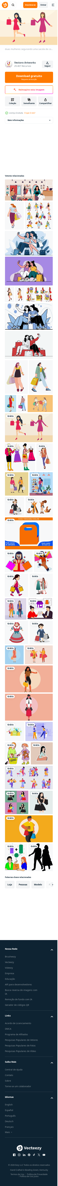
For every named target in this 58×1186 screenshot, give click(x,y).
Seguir (48, 66)
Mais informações (16, 118)
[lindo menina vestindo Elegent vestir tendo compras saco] (35, 447)
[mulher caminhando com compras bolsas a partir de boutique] (17, 456)
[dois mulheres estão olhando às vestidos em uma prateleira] (20, 536)
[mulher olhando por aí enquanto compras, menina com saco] (14, 214)
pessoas (23, 1139)
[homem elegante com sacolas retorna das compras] (46, 447)
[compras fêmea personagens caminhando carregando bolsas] (19, 243)
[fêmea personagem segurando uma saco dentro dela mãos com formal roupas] (28, 836)
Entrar (43, 5)
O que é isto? (29, 113)
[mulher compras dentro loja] (16, 592)
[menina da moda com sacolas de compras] (18, 614)
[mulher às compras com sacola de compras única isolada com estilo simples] (38, 787)
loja (9, 1139)
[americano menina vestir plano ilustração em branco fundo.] (16, 765)
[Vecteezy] (5, 5)
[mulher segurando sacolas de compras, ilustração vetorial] (16, 718)
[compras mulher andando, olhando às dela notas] (9, 322)
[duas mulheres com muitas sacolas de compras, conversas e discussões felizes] (19, 812)
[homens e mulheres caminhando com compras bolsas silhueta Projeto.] (17, 1112)
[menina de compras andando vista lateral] (36, 693)
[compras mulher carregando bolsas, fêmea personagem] (16, 421)
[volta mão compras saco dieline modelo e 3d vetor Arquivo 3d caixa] (28, 641)
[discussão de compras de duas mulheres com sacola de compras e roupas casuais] (40, 717)
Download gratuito (29, 77)
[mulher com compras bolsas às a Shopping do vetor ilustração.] (16, 1003)
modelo (38, 1139)
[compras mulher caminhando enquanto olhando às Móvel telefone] (19, 322)
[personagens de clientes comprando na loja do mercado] (28, 979)
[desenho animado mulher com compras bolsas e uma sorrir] (14, 692)
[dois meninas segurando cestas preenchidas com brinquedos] (17, 931)
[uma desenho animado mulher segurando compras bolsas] (19, 669)
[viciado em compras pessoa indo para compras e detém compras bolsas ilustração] (28, 1054)
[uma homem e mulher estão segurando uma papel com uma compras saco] (17, 741)
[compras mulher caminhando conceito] (13, 565)
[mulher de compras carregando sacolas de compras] (16, 954)
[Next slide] (46, 1139)
